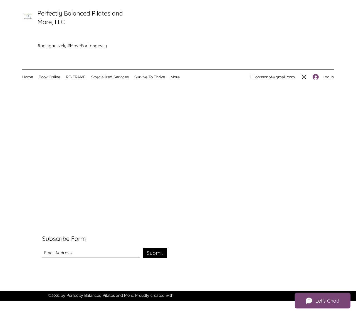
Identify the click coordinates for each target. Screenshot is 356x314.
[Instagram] (304, 77)
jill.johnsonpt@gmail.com (272, 77)
